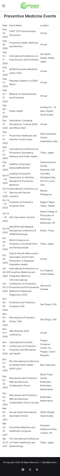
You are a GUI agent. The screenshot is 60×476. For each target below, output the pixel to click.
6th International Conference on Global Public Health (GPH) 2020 (24, 365)
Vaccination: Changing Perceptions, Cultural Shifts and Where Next (23, 124)
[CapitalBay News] (30, 5)
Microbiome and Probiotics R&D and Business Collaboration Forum (23, 382)
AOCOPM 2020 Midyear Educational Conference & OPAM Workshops (22, 230)
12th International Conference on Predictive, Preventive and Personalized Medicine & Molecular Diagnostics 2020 (24, 287)
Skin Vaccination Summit (22, 217)
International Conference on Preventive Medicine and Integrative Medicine (23, 272)
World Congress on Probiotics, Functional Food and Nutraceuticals (23, 244)
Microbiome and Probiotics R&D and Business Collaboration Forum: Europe (24, 399)
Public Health (16, 111)
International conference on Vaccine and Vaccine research (23, 192)
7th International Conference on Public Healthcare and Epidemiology (24, 442)
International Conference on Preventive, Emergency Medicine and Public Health (23, 153)
